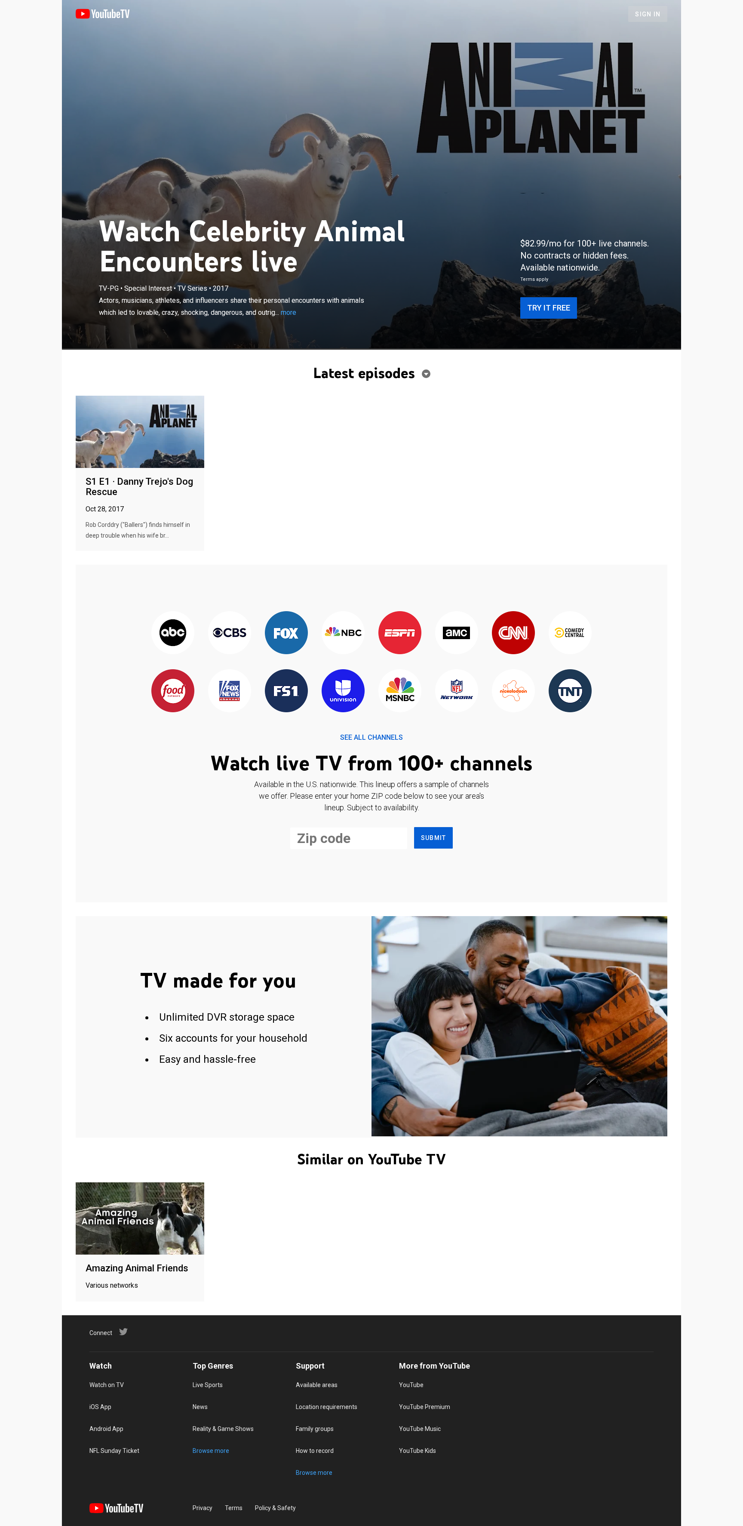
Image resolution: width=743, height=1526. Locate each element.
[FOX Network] (286, 633)
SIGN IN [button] (647, 14)
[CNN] (513, 633)
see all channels (371, 737)
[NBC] (343, 633)
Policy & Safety (275, 1507)
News (200, 1406)
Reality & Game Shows (223, 1428)
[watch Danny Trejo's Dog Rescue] (140, 432)
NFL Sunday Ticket (114, 1450)
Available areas (317, 1384)
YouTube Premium (424, 1406)
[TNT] (570, 691)
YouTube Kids (417, 1450)
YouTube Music (420, 1428)
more (288, 312)
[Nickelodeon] (513, 691)
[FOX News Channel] (229, 691)
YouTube (411, 1384)
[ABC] (172, 633)
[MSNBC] (400, 691)
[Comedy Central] (570, 633)
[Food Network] (172, 691)
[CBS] (229, 633)
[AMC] (456, 633)
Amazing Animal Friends (137, 1268)
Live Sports (208, 1384)
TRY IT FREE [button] (548, 307)
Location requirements (326, 1406)
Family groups (315, 1428)
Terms (234, 1507)
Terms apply (534, 279)
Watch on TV (106, 1384)
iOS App (100, 1406)
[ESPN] (400, 633)
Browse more (211, 1450)
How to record (315, 1450)
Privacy (202, 1507)
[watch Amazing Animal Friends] (140, 1219)
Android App (106, 1428)
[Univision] (343, 691)
